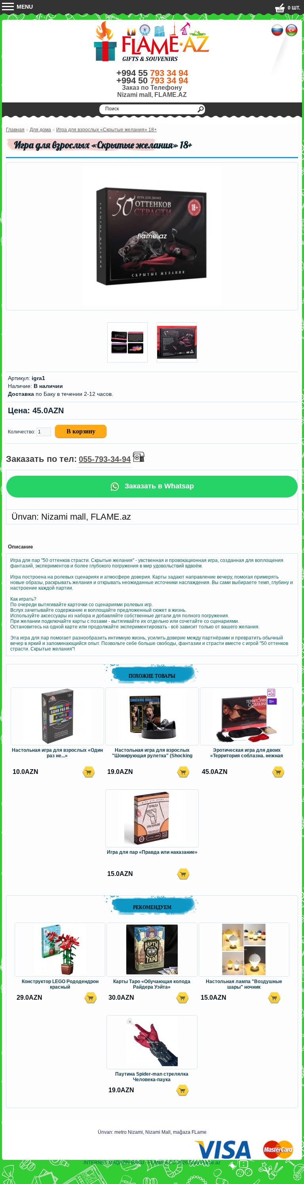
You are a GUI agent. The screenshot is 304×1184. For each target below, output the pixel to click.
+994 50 (152, 80)
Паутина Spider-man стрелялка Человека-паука (151, 1076)
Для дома (40, 129)
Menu (24, 7)
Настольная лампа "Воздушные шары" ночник (244, 984)
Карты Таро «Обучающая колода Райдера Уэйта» (151, 984)
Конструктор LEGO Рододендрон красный (60, 984)
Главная (15, 129)
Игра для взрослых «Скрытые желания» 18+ (106, 129)
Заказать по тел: (68, 459)
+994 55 (152, 73)
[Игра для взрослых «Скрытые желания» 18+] (152, 303)
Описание (20, 547)
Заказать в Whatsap (158, 486)
